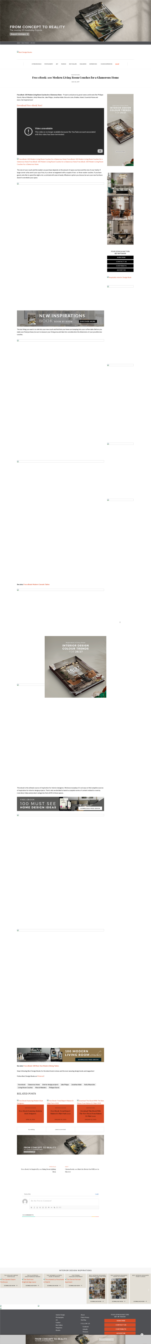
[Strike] (40, 1207)
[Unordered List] (45, 1207)
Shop (117, 64)
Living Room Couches (25, 1087)
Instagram (85, 1334)
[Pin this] (92, 1129)
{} (57, 1207)
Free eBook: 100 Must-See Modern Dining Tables (41, 1066)
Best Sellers (73, 64)
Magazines (83, 64)
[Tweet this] (89, 1129)
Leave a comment (60, 1129)
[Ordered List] (42, 1207)
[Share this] (86, 1129)
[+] (60, 1207)
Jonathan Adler (76, 1084)
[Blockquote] (48, 1207)
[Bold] (31, 1207)
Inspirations (93, 64)
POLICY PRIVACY (25, 43)
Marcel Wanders (40, 1087)
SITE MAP (33, 43)
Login (97, 1194)
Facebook (85, 1326)
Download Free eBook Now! (29, 105)
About (18, 43)
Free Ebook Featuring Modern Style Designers (30, 1112)
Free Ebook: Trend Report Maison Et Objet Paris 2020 (60, 1112)
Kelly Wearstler (89, 1084)
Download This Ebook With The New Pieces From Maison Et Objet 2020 (90, 1113)
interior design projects (50, 1084)
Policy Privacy (85, 1317)
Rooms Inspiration (106, 64)
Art (57, 64)
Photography (48, 64)
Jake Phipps (65, 1084)
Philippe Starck (54, 1087)
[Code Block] (51, 1207)
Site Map (83, 1320)
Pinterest (40, 1076)
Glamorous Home (34, 1084)
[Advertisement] (61, 1251)
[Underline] (37, 1207)
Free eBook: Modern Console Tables (37, 584)
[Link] (54, 1207)
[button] (148, 1290)
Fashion (63, 64)
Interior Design (36, 64)
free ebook (21, 1084)
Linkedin (85, 1329)
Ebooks (58, 1330)
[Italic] (34, 1207)
